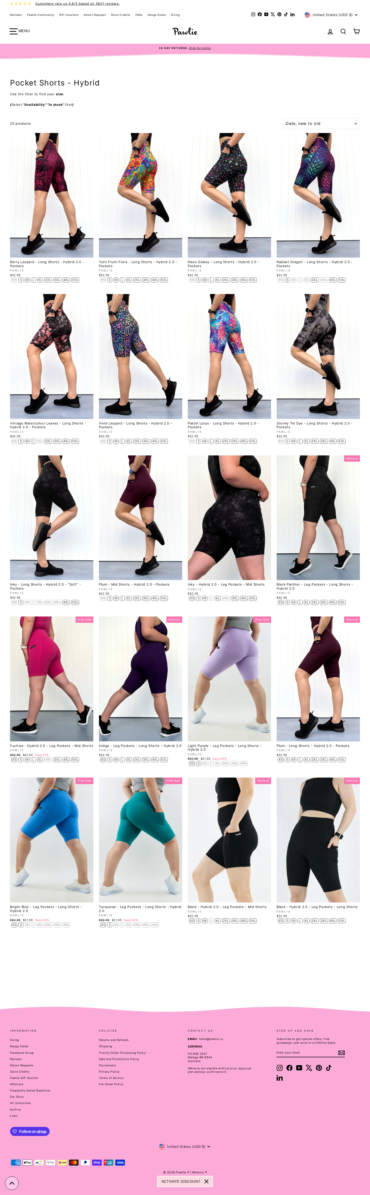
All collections (20, 1103)
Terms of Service (111, 1078)
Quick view (52, 252)
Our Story (17, 1096)
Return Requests (22, 1065)
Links (14, 1116)
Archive (15, 1109)
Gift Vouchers (69, 15)
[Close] (206, 1181)
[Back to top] (12, 1183)
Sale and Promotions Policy (119, 1059)
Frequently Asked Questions (30, 1090)
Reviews (16, 15)
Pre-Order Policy (111, 1084)
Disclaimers (107, 1065)
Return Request (95, 15)
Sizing (175, 15)
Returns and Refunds (114, 1040)
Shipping (105, 1046)
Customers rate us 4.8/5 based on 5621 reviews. (77, 4)
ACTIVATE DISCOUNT (181, 1181)
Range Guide (157, 15)
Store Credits (120, 15)
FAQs (139, 15)
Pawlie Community (40, 15)
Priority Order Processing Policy (122, 1053)
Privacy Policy (109, 1071)
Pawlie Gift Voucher (24, 1078)
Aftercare (16, 1084)
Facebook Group (22, 1053)
